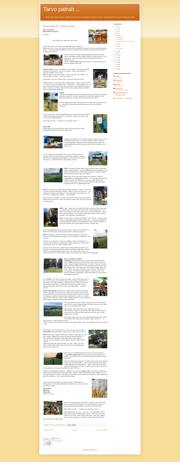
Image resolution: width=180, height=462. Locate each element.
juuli (117, 44)
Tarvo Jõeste (57, 438)
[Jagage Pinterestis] (75, 425)
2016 (116, 62)
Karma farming (118, 77)
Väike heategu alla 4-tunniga (121, 89)
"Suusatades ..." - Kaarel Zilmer (123, 98)
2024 (116, 31)
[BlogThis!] (70, 425)
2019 (116, 55)
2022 (116, 35)
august (118, 39)
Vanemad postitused (102, 430)
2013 (116, 69)
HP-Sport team (119, 88)
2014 (116, 66)
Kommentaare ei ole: (60, 424)
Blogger (96, 450)
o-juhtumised (118, 80)
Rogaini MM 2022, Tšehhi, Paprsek (59, 26)
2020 (116, 53)
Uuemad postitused (49, 430)
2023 (116, 33)
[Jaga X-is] (71, 425)
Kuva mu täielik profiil (57, 441)
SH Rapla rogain (119, 81)
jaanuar (118, 48)
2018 (116, 58)
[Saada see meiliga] (68, 425)
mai (117, 46)
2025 (116, 28)
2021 (116, 51)
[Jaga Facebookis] (73, 425)
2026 (116, 26)
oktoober (118, 37)
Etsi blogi (117, 84)
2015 (116, 64)
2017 (116, 60)
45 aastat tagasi (119, 85)
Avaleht (75, 430)
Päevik (117, 76)
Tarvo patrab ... (62, 9)
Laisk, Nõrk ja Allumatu (121, 92)
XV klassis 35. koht (48, 394)
